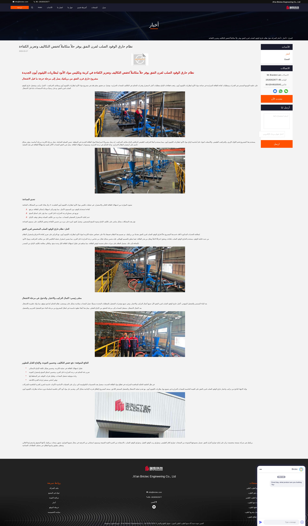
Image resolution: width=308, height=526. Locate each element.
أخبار (284, 38)
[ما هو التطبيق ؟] (280, 91)
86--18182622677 (42, 2)
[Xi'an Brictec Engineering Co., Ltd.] (292, 7)
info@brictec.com (22, 2)
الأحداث (49, 7)
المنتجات (94, 7)
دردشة (19, 7)
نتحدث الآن (276, 99)
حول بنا (70, 7)
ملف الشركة (54, 488)
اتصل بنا (60, 7)
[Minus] (260, 469)
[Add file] (302, 522)
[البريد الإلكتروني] (275, 91)
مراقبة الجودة (54, 498)
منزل (104, 7)
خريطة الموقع (54, 507)
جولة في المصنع (54, 493)
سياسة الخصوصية (54, 512)
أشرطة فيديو (82, 7)
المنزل (290, 38)
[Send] (261, 522)
